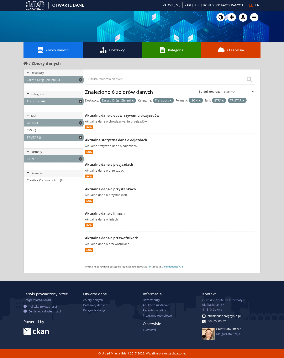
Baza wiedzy (151, 300)
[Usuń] (133, 100)
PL (251, 5)
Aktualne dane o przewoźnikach (111, 238)
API (149, 266)
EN (257, 5)
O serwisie (235, 50)
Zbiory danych (57, 50)
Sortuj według (209, 91)
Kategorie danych (95, 310)
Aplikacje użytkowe (156, 305)
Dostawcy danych (95, 305)
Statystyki (149, 330)
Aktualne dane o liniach (105, 213)
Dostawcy (117, 50)
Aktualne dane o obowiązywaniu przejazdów (122, 115)
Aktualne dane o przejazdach (109, 164)
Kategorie (176, 50)
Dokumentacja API (172, 266)
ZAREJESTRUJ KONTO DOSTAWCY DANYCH (214, 5)
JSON (89, 127)
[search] (249, 79)
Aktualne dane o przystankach (110, 189)
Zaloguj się (171, 5)
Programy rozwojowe (157, 315)
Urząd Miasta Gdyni (37, 300)
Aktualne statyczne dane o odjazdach (116, 140)
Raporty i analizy (154, 310)
